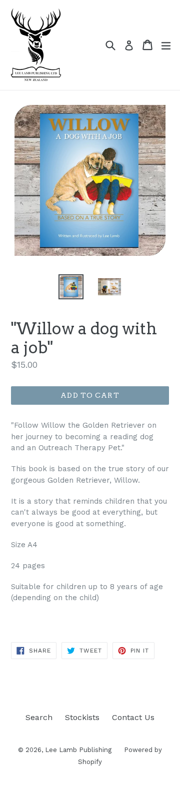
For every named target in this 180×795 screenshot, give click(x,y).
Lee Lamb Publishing (78, 750)
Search (39, 717)
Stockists (82, 717)
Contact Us (133, 717)
